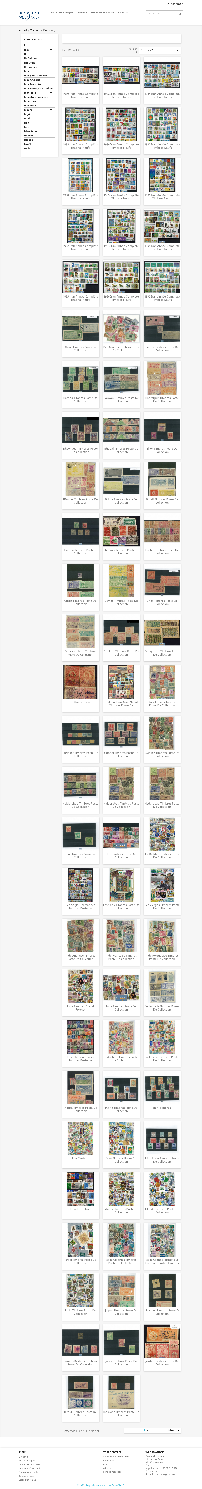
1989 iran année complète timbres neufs (121, 196)
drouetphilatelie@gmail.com (161, 1474)
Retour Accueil (33, 39)
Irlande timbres (80, 1209)
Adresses (107, 1468)
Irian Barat (30, 131)
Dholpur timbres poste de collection (121, 653)
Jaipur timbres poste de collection (121, 1312)
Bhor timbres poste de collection (162, 450)
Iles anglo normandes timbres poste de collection (80, 908)
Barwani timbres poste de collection (121, 399)
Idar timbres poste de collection (80, 855)
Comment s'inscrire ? (29, 1468)
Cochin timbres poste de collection (162, 551)
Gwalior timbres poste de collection (162, 754)
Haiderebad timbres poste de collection (121, 805)
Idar (26, 49)
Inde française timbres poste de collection (121, 957)
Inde (26, 71)
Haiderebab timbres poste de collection (80, 805)
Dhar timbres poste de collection (162, 602)
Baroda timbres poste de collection (80, 399)
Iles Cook (29, 62)
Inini (27, 118)
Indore (28, 109)
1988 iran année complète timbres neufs (80, 196)
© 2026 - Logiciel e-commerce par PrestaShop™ (101, 1485)
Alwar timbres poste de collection (80, 348)
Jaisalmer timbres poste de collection (162, 1312)
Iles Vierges (30, 67)
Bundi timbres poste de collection (162, 500)
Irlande (28, 135)
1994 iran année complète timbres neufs (162, 247)
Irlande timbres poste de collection (121, 1210)
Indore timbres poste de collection (80, 1109)
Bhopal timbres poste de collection (121, 450)
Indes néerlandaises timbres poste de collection (80, 1060)
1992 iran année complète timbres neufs (80, 247)
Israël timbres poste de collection (80, 1261)
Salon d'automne (27, 1479)
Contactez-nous (26, 1476)
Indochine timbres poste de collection (121, 1058)
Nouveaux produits (28, 1472)
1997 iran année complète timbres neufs (162, 298)
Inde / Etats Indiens (35, 75)
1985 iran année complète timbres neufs (80, 146)
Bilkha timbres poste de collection (121, 500)
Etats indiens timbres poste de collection (162, 703)
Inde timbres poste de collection (121, 1007)
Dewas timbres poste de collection (121, 602)
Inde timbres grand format (80, 1007)
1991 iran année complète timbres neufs (162, 196)
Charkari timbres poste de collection (121, 551)
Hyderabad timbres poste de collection (162, 805)
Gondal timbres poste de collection (121, 754)
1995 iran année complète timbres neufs (80, 298)
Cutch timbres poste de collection (80, 602)
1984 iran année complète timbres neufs (162, 95)
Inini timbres (162, 1108)
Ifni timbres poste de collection (121, 855)
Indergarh (30, 92)
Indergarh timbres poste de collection (162, 1007)
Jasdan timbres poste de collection (162, 1362)
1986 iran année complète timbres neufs (121, 146)
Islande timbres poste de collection (162, 1210)
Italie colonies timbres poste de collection (121, 1261)
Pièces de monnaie (102, 12)
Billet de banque (62, 12)
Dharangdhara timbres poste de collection (80, 653)
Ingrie (27, 114)
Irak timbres (80, 1158)
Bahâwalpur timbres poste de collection (121, 348)
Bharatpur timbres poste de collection (162, 399)
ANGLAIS (123, 12)
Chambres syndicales (29, 1464)
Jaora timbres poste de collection (121, 1362)
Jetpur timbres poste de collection (80, 1413)
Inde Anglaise (32, 79)
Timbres (82, 12)
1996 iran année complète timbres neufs (121, 298)
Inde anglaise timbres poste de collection (80, 957)
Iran (26, 127)
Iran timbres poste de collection (121, 1160)
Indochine (30, 101)
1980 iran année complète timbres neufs (80, 95)
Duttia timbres (80, 702)
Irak (26, 122)
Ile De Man (30, 58)
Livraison (23, 1456)
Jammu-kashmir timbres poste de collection (80, 1362)
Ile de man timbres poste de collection (162, 855)
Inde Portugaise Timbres (38, 88)
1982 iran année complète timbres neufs (121, 95)
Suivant (173, 1430)
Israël (27, 144)
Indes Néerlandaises (36, 97)
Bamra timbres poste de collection (162, 348)
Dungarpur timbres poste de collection (162, 653)
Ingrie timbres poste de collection (121, 1109)
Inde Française (32, 84)
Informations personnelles (116, 1456)
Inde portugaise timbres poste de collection (162, 957)
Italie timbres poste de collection (80, 1312)
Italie (27, 148)
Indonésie (30, 105)
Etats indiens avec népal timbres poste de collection (121, 705)
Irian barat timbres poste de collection (162, 1160)
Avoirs (106, 1464)
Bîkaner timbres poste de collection (80, 500)
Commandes (109, 1460)
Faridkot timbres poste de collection (80, 754)
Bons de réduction (112, 1471)
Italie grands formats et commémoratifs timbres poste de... (162, 1263)
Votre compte (112, 1452)
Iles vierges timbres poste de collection (162, 906)
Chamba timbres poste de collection (80, 551)
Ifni (26, 54)
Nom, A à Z (160, 50)
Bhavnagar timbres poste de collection (80, 450)
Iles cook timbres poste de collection (121, 906)
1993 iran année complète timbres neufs (121, 247)
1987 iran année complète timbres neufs (162, 146)
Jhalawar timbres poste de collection (121, 1413)
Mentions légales (27, 1460)
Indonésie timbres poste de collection (162, 1058)
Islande (28, 139)
